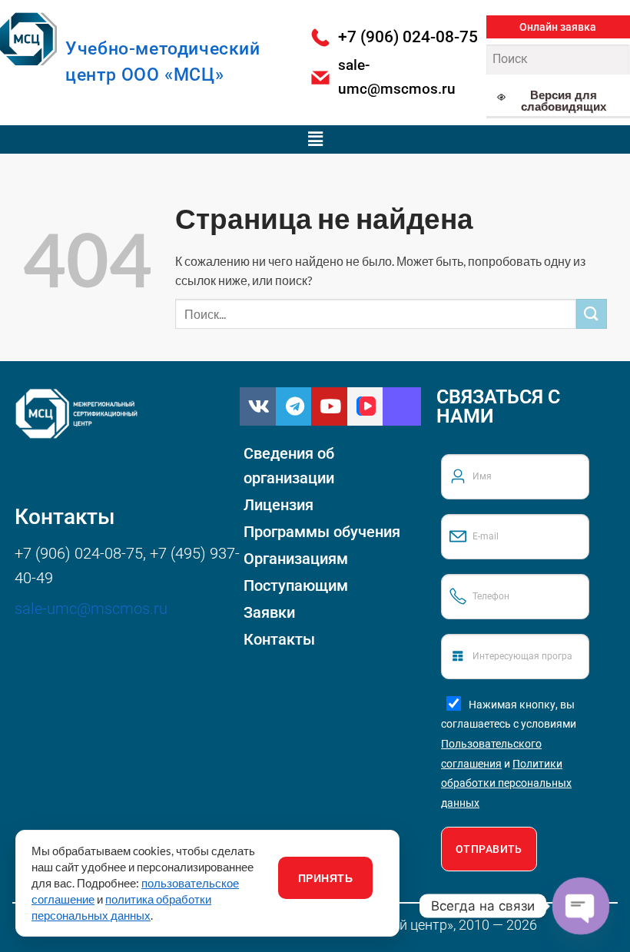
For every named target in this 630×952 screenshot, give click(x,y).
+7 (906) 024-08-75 (79, 553)
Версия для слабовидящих (563, 100)
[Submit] (591, 314)
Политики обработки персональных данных (506, 783)
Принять (325, 877)
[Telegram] (295, 406)
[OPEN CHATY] (581, 906)
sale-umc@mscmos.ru (91, 608)
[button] (558, 26)
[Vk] (259, 406)
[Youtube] (330, 406)
